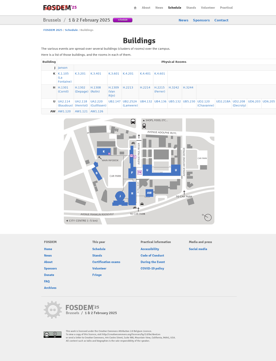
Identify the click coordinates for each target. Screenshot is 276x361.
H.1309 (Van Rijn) (114, 91)
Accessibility (150, 249)
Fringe (97, 275)
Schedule (174, 8)
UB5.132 (175, 101)
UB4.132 (146, 101)
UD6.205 (269, 101)
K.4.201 (128, 73)
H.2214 (145, 87)
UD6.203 (254, 101)
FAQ (47, 281)
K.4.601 (159, 73)
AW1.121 (81, 111)
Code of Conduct (152, 256)
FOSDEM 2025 (52, 30)
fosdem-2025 (60, 7)
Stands (191, 8)
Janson (62, 67)
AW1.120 (64, 111)
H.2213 (128, 87)
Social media (198, 249)
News (159, 8)
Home (135, 7)
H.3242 (174, 87)
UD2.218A (223, 101)
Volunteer (208, 8)
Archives (50, 288)
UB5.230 (189, 101)
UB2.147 (115, 101)
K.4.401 (145, 73)
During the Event (153, 262)
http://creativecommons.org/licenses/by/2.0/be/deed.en (131, 334)
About (146, 8)
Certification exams (106, 262)
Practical (226, 8)
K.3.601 (114, 73)
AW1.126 (97, 111)
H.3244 (188, 87)
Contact (221, 20)
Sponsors (201, 20)
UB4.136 (160, 101)
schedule (122, 19)
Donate (49, 275)
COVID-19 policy (152, 268)
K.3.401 (96, 73)
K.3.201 (80, 73)
